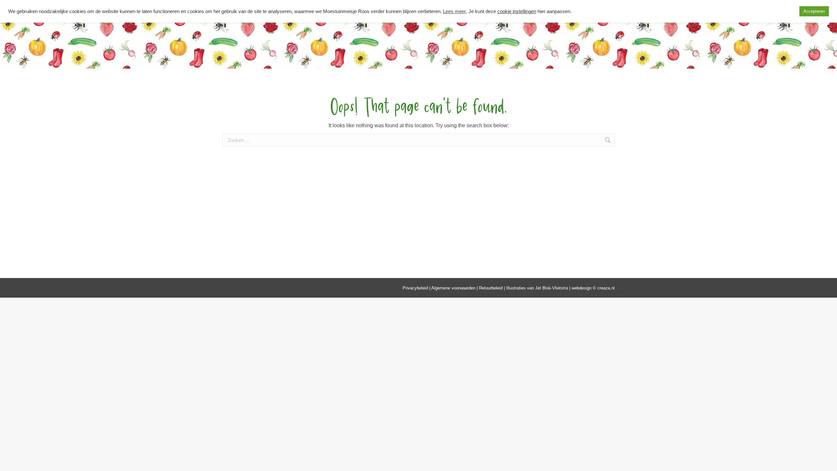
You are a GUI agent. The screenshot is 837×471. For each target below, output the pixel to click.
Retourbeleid (491, 288)
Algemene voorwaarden (453, 288)
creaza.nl (606, 288)
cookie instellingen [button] (516, 11)
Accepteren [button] (814, 11)
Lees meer (454, 11)
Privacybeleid (415, 288)
